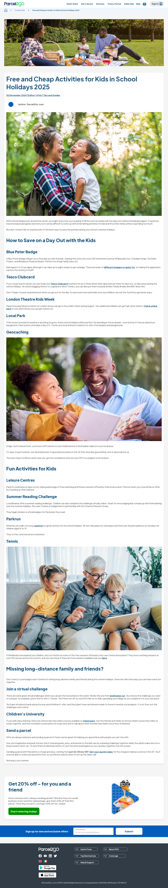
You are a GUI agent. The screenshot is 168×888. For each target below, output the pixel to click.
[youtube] (45, 856)
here (104, 658)
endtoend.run (117, 695)
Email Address (80, 829)
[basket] (144, 4)
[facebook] (40, 856)
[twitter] (55, 856)
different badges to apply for (119, 267)
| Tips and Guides (51, 95)
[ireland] (45, 861)
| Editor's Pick (34, 95)
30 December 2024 (16, 95)
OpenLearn (89, 720)
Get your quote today (101, 751)
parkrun (38, 525)
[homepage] (5, 10)
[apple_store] (47, 875)
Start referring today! (24, 811)
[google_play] (47, 867)
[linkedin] (50, 856)
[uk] (40, 861)
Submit (129, 831)
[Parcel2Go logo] (14, 4)
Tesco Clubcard (59, 283)
